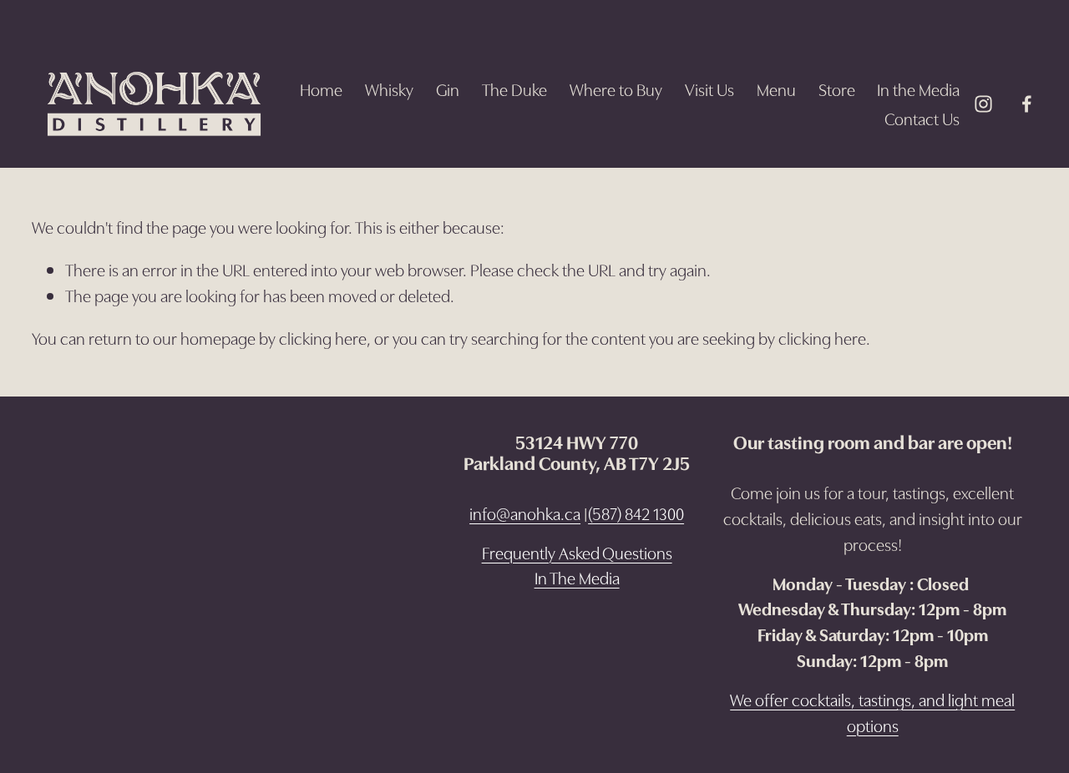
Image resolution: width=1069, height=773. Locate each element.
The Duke (514, 88)
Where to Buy (616, 88)
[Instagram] (983, 103)
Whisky (389, 88)
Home (321, 88)
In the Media (918, 88)
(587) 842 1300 (636, 512)
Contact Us (922, 117)
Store (836, 88)
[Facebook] (1026, 103)
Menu (776, 88)
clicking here (323, 337)
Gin (447, 88)
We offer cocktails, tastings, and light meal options (872, 711)
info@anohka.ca (524, 512)
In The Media (577, 577)
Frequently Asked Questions (577, 551)
